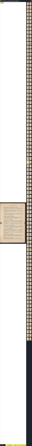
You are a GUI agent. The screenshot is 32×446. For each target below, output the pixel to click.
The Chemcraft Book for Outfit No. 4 (11, 1)
